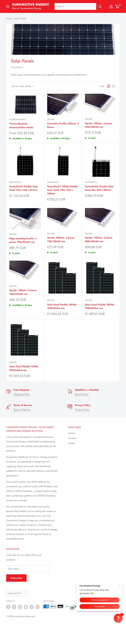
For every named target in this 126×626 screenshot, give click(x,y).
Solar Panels (20, 18)
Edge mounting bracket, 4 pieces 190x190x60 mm (23, 240)
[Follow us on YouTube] (26, 607)
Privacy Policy (82, 409)
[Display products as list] (113, 86)
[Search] (100, 6)
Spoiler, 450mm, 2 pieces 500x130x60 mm (98, 239)
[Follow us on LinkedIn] (37, 607)
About (71, 433)
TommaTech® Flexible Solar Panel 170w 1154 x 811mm (23, 188)
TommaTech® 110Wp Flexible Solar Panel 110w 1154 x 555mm (62, 190)
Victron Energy (17, 119)
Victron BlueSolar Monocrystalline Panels (21, 125)
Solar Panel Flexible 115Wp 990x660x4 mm (23, 368)
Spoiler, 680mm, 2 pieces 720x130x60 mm (61, 239)
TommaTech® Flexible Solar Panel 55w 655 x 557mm (99, 188)
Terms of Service (22, 409)
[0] (117, 6)
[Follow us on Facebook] (8, 607)
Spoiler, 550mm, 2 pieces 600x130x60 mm (98, 125)
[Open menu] (7, 6)
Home (9, 18)
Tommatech (15, 182)
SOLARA (51, 119)
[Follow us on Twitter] (14, 607)
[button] (118, 618)
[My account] (111, 6)
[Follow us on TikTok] (32, 607)
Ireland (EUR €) (14, 593)
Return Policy (82, 394)
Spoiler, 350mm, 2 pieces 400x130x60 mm (23, 292)
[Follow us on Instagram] (20, 607)
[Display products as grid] (108, 86)
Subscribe (16, 578)
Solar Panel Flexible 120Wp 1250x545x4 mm (99, 306)
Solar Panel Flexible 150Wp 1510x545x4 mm (61, 306)
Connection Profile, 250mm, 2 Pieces (63, 125)
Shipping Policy (22, 394)
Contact (72, 438)
